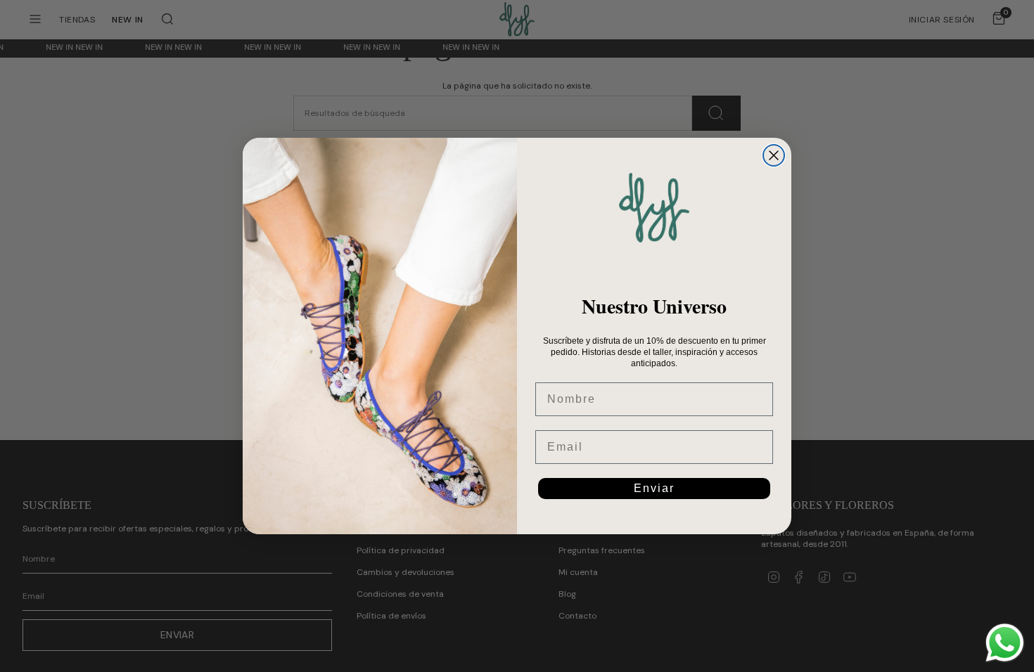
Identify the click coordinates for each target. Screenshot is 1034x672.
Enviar (654, 488)
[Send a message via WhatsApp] (1005, 643)
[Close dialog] (773, 155)
